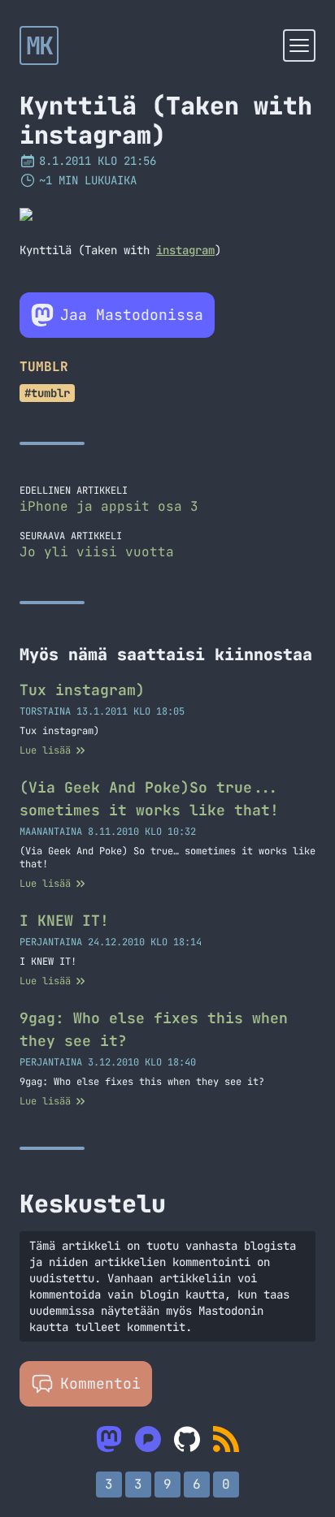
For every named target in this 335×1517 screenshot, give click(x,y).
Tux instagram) (82, 690)
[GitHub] (187, 1439)
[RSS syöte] (226, 1439)
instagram (185, 250)
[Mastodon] (109, 1439)
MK (39, 45)
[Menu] (299, 45)
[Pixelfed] (148, 1439)
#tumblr (47, 393)
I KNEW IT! (64, 920)
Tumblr (44, 366)
